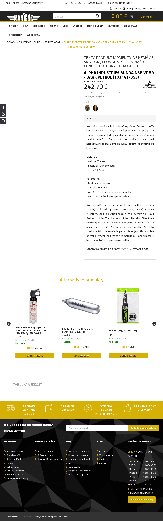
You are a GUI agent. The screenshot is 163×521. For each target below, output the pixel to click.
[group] (35, 323)
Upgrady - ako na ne (78, 455)
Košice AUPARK (14, 459)
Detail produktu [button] (35, 355)
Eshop (10, 462)
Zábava (102, 462)
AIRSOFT (13, 26)
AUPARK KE (133, 456)
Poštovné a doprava (78, 474)
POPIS (92, 118)
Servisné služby (45, 451)
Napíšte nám (12, 3)
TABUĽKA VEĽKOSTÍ (28, 384)
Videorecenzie (106, 455)
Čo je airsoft (74, 466)
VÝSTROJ (77, 26)
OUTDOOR (113, 26)
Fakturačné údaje (15, 474)
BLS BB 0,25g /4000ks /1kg (123, 330)
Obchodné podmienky (32, 3)
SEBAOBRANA (130, 26)
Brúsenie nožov (45, 455)
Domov (11, 42)
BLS (111, 335)
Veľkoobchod (13, 466)
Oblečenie (25, 42)
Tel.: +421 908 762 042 (141, 489)
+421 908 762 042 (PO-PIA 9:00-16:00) (82, 3)
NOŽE (65, 26)
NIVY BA (149, 451)
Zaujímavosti (105, 459)
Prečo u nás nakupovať (79, 470)
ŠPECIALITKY (15, 34)
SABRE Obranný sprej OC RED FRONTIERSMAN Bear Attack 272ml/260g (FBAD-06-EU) (31, 330)
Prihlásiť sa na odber (143, 428)
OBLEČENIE (39, 26)
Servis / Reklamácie (16, 470)
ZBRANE (54, 26)
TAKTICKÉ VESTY (95, 26)
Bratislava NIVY (14, 455)
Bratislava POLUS (15, 451)
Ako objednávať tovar (78, 451)
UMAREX (66, 335)
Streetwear (52, 42)
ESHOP (131, 451)
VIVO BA (140, 451)
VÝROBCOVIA (33, 34)
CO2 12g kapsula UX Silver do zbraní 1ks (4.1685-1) (77, 330)
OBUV (25, 26)
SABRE (18, 336)
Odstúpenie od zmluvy (17, 478)
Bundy (38, 42)
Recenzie (103, 451)
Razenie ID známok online (50, 459)
